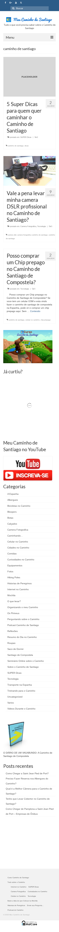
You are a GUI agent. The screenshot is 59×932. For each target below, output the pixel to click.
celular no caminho (32, 320)
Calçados (12, 523)
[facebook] (5, 3)
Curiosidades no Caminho (20, 559)
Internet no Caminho (18, 589)
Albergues (12, 500)
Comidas (12, 553)
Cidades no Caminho (18, 547)
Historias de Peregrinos (19, 583)
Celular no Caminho (17, 541)
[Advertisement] (27, 842)
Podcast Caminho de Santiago (23, 625)
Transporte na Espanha (19, 684)
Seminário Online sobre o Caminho (25, 661)
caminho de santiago (16, 146)
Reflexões (12, 631)
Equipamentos (14, 565)
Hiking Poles (13, 577)
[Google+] (10, 3)
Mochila (11, 595)
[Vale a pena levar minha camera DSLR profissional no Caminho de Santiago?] (29, 170)
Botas (10, 517)
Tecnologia (41, 226)
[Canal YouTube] (15, 3)
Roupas (11, 643)
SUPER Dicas (25, 137)
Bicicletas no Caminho (18, 506)
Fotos (10, 571)
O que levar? (14, 601)
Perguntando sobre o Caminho (23, 619)
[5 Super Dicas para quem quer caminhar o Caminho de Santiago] (29, 76)
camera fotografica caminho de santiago (32, 235)
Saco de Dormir (15, 649)
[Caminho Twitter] (21, 3)
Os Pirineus (13, 613)
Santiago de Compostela (20, 655)
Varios (10, 702)
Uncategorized (14, 696)
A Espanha (13, 494)
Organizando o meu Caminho (22, 607)
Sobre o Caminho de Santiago (23, 667)
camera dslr (12, 235)
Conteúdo (35, 311)
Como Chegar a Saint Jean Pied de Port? (27, 773)
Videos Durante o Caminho (21, 708)
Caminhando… (15, 535)
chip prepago (46, 320)
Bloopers (12, 511)
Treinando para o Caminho (21, 690)
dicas (27, 146)
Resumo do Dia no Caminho (22, 637)
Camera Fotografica (28, 226)
